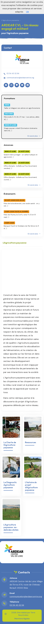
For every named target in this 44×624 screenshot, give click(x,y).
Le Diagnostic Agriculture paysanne (10, 485)
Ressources (30, 442)
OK (27, 11)
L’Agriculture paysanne (10, 20)
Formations (9, 98)
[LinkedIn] (27, 85)
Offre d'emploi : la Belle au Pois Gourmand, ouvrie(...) (20, 178)
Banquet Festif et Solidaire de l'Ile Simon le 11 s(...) (21, 227)
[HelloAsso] (17, 85)
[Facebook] (6, 85)
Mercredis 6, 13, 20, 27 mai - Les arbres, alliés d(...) (21, 118)
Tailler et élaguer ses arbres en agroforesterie (22, 108)
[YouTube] (22, 85)
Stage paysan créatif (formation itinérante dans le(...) (20, 129)
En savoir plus (33, 136)
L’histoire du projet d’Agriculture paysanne (31, 486)
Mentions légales (22, 618)
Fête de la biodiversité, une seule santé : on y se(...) (22, 204)
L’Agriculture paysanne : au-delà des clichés (11, 527)
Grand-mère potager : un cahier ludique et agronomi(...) (20, 156)
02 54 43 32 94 (13, 73)
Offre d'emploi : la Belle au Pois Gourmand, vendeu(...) (20, 167)
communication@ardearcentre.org (20, 78)
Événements (9, 194)
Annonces (8, 145)
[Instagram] (11, 85)
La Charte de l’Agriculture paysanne (10, 445)
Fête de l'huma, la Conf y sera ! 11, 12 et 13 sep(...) (20, 216)
